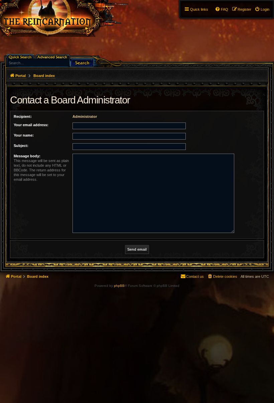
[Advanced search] (53, 56)
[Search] (82, 62)
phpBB (119, 286)
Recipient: (23, 116)
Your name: (24, 135)
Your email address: (31, 125)
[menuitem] (262, 9)
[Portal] (70, 18)
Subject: (21, 146)
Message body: (27, 156)
